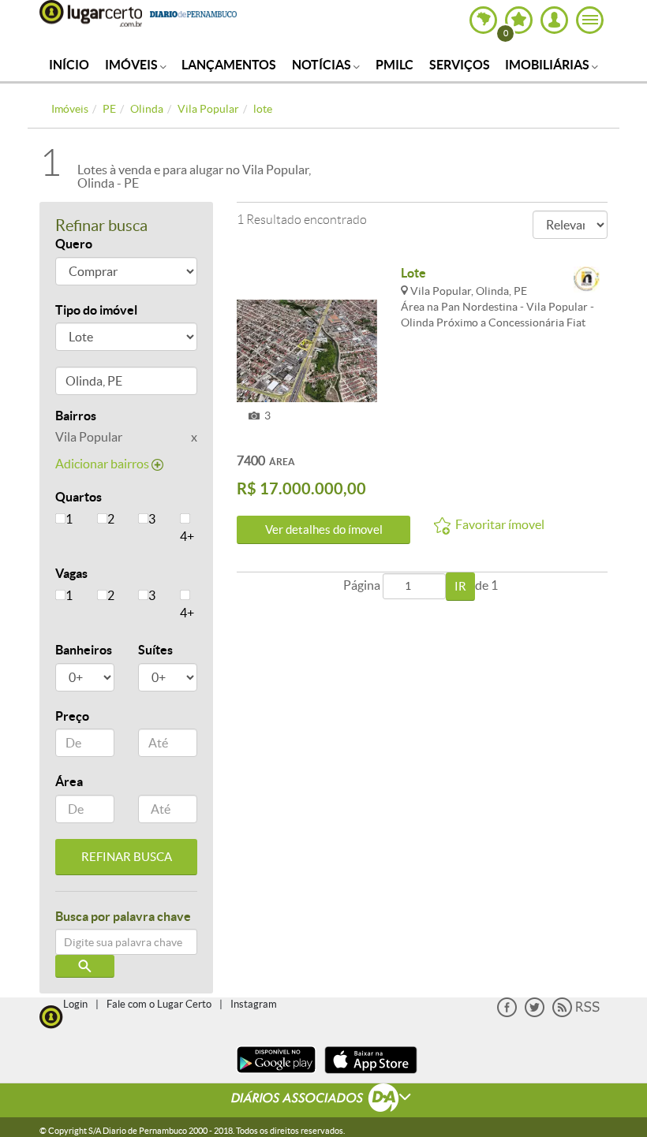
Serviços (459, 65)
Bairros (75, 415)
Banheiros (83, 650)
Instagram (253, 1004)
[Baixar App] (276, 1075)
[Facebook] (507, 1014)
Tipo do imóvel (96, 310)
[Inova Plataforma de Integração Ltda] (586, 280)
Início (69, 65)
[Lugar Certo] (51, 1015)
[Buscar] (84, 966)
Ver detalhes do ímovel (324, 529)
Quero (73, 244)
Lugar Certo (90, 13)
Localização (89, 383)
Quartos (78, 497)
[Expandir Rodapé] (324, 1099)
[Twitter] (534, 1014)
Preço (72, 716)
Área (69, 781)
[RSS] (576, 1014)
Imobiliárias (548, 65)
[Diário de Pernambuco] (193, 12)
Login (75, 1004)
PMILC (394, 65)
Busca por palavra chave (123, 916)
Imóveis (132, 65)
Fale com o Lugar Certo (159, 1004)
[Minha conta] (554, 20)
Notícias (322, 65)
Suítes (155, 650)
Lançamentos (228, 65)
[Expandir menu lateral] (590, 20)
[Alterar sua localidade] (483, 20)
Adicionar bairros (103, 464)
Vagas (71, 573)
